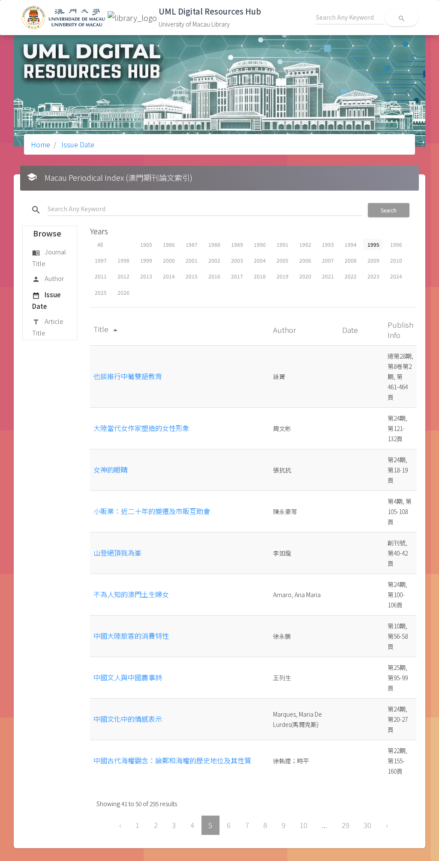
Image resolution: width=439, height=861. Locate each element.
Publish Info (400, 329)
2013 (146, 276)
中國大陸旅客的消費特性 (131, 636)
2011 (101, 276)
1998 (123, 260)
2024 (396, 276)
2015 (192, 276)
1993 (328, 244)
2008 (351, 260)
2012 (123, 276)
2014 (169, 276)
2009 (373, 260)
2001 (192, 260)
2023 (373, 276)
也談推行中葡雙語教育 (127, 376)
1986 (169, 244)
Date (351, 329)
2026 (123, 292)
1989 (237, 244)
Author (48, 278)
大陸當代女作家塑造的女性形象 (141, 428)
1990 (260, 244)
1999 (146, 260)
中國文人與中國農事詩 (127, 677)
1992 (305, 244)
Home (40, 144)
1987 (192, 244)
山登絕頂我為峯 (117, 552)
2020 (305, 276)
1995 (373, 244)
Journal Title (49, 257)
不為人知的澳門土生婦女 (131, 594)
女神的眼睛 (110, 469)
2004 (260, 260)
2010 (396, 260)
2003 (237, 260)
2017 (237, 276)
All (100, 244)
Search (389, 210)
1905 (146, 244)
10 (303, 825)
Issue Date (77, 144)
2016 (214, 276)
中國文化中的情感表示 (127, 719)
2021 (328, 276)
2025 (101, 292)
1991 (283, 244)
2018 (260, 276)
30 (367, 825)
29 (345, 825)
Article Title (47, 326)
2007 (328, 260)
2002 (214, 260)
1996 (396, 244)
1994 (351, 244)
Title (106, 328)
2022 (351, 276)
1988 (214, 244)
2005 (283, 260)
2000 (169, 260)
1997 (101, 260)
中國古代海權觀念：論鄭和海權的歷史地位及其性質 (172, 760)
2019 (283, 276)
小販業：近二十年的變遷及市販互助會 (151, 511)
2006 (305, 260)
